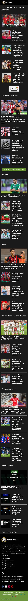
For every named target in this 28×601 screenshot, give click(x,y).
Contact (16, 594)
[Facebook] (3, 586)
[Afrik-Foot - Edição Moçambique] (12, 596)
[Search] (22, 2)
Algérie (5, 174)
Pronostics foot (8, 389)
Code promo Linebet (8, 565)
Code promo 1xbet (7, 563)
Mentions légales (7, 594)
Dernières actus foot (10, 95)
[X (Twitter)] (6, 586)
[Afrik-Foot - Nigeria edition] (21, 594)
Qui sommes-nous (8, 592)
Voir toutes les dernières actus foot (14, 169)
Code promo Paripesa (8, 567)
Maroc (4, 244)
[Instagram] (9, 586)
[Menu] (25, 2)
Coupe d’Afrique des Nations (14, 316)
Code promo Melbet (8, 561)
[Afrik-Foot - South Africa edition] (24, 594)
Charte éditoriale (19, 592)
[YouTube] (12, 586)
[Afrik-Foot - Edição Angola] (15, 596)
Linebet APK (5, 569)
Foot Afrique (13, 532)
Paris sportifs (7, 466)
